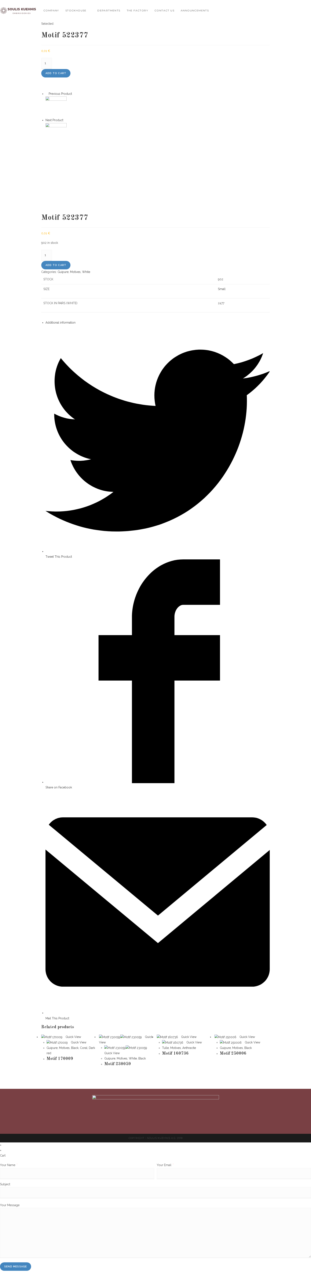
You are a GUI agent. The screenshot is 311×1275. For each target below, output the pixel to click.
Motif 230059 (117, 1064)
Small (222, 289)
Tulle (165, 1048)
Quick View (73, 1037)
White (86, 272)
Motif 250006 (233, 1053)
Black (74, 1048)
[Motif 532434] (56, 107)
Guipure (63, 272)
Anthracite (189, 1048)
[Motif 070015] (56, 133)
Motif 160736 (175, 1053)
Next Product (54, 120)
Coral (83, 1048)
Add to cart (55, 73)
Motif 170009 (60, 1059)
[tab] (157, 322)
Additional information (60, 322)
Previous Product (60, 93)
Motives (75, 272)
